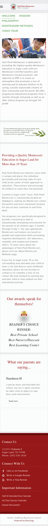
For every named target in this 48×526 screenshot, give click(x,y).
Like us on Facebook (17, 471)
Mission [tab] (24, 15)
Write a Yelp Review (17, 480)
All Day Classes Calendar (14, 500)
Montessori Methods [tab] (17, 25)
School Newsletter (11, 505)
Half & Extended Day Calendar (16, 496)
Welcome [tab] (8, 15)
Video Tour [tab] (10, 30)
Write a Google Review (18, 475)
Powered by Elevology (24, 521)
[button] (1, 6)
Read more (13, 401)
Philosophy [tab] (10, 20)
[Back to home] (24, 6)
